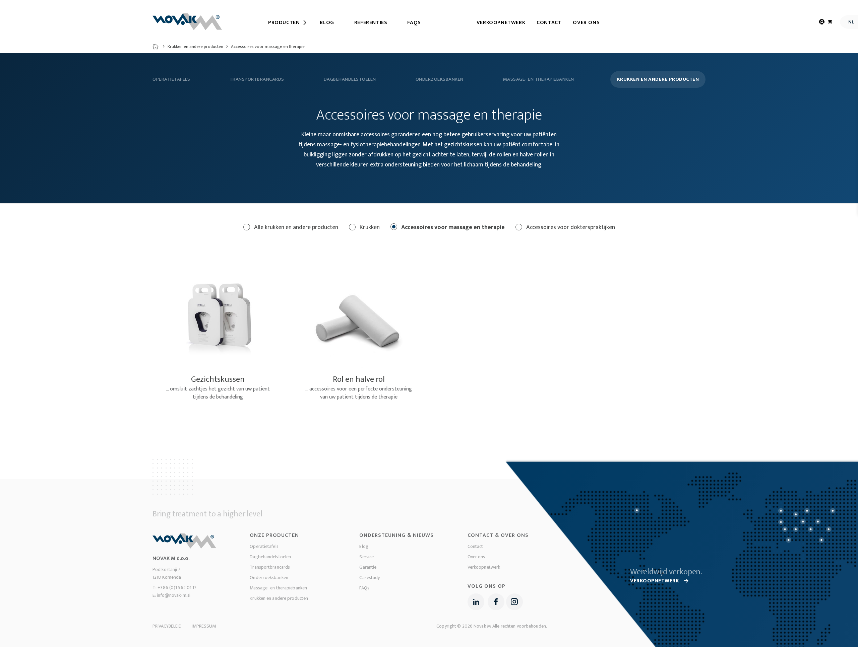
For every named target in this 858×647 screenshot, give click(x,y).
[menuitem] (284, 22)
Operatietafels (171, 79)
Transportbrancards (257, 79)
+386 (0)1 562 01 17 (177, 587)
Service (366, 557)
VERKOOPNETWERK (655, 580)
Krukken (369, 227)
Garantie (367, 567)
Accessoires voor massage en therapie (452, 227)
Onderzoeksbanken (440, 79)
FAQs (364, 588)
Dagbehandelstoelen (350, 79)
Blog (363, 546)
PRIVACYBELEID (167, 626)
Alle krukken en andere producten (295, 227)
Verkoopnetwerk (501, 22)
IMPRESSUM (204, 626)
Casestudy (369, 577)
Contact (549, 22)
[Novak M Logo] (187, 21)
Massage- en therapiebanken (538, 79)
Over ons (586, 22)
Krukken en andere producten (195, 46)
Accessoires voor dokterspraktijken (570, 227)
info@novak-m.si (173, 595)
